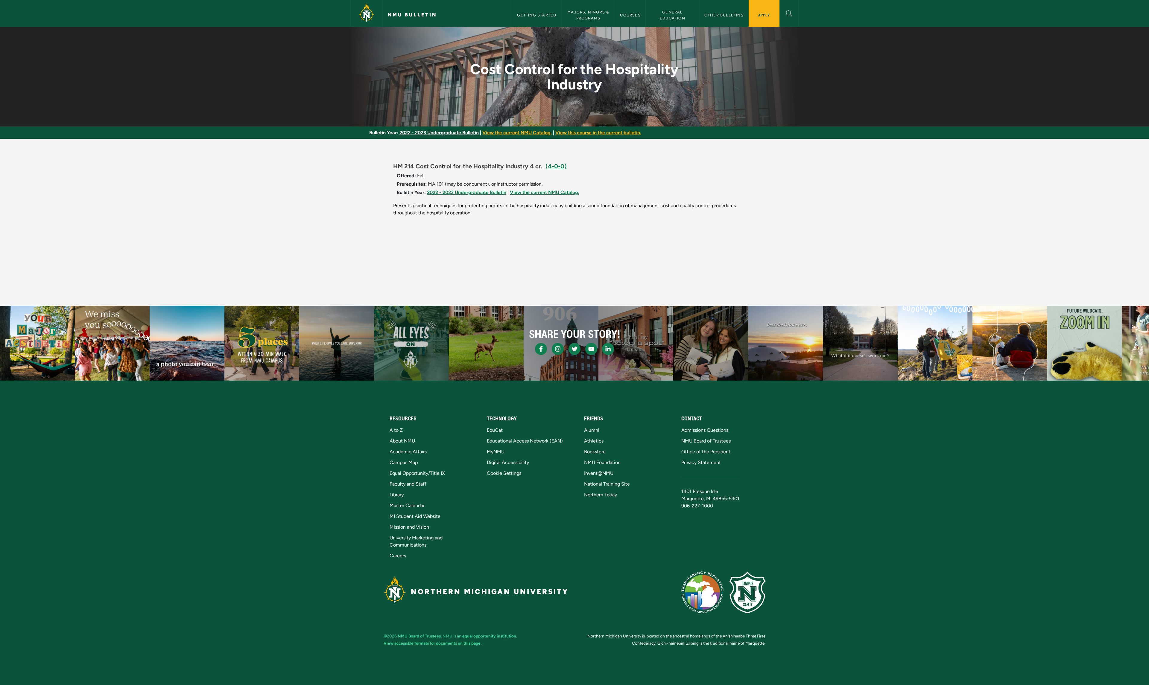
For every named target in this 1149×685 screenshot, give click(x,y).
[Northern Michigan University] (366, 13)
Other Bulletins (724, 15)
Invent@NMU (598, 473)
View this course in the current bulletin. (598, 132)
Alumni (591, 430)
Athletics (594, 441)
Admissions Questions (704, 430)
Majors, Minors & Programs (588, 15)
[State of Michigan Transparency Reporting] (702, 592)
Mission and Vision (409, 527)
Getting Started (536, 15)
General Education (672, 15)
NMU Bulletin (412, 15)
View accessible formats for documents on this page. (432, 643)
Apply (764, 15)
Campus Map (404, 462)
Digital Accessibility (508, 462)
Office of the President (705, 451)
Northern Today (600, 495)
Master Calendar (407, 505)
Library (397, 495)
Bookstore (595, 451)
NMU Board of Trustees (706, 441)
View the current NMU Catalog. (517, 132)
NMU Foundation (602, 462)
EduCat (495, 430)
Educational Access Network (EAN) (525, 441)
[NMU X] (574, 349)
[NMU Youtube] (591, 349)
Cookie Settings (504, 473)
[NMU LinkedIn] (608, 349)
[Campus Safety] (747, 592)
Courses (630, 15)
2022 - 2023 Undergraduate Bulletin (439, 132)
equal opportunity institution (489, 636)
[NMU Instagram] (558, 349)
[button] (789, 12)
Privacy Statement (701, 462)
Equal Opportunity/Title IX (417, 473)
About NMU (402, 441)
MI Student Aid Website (415, 516)
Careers (398, 556)
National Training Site (607, 484)
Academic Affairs (408, 451)
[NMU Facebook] (541, 349)
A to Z (396, 430)
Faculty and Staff (408, 484)
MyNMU (495, 451)
